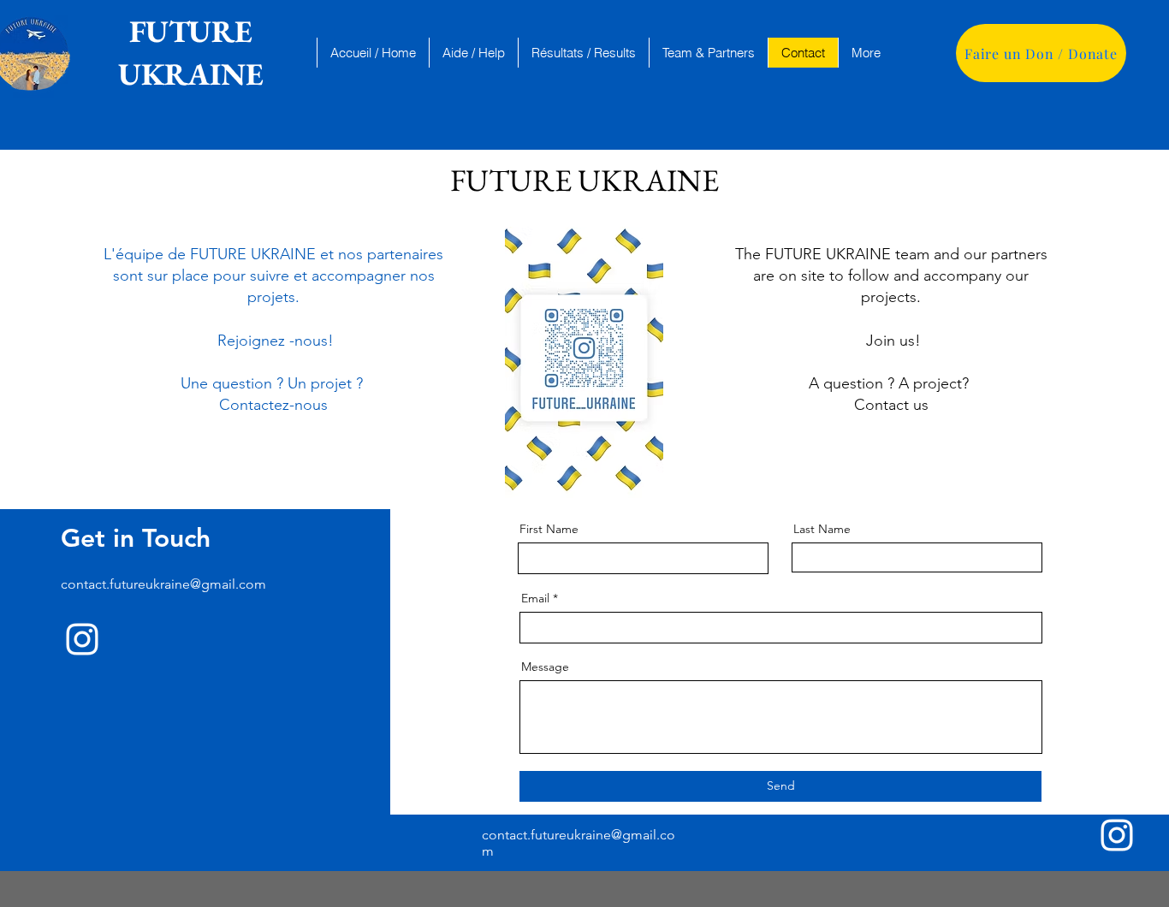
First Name (549, 529)
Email (535, 598)
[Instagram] (82, 639)
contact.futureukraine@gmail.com (163, 584)
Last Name (822, 529)
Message (545, 667)
